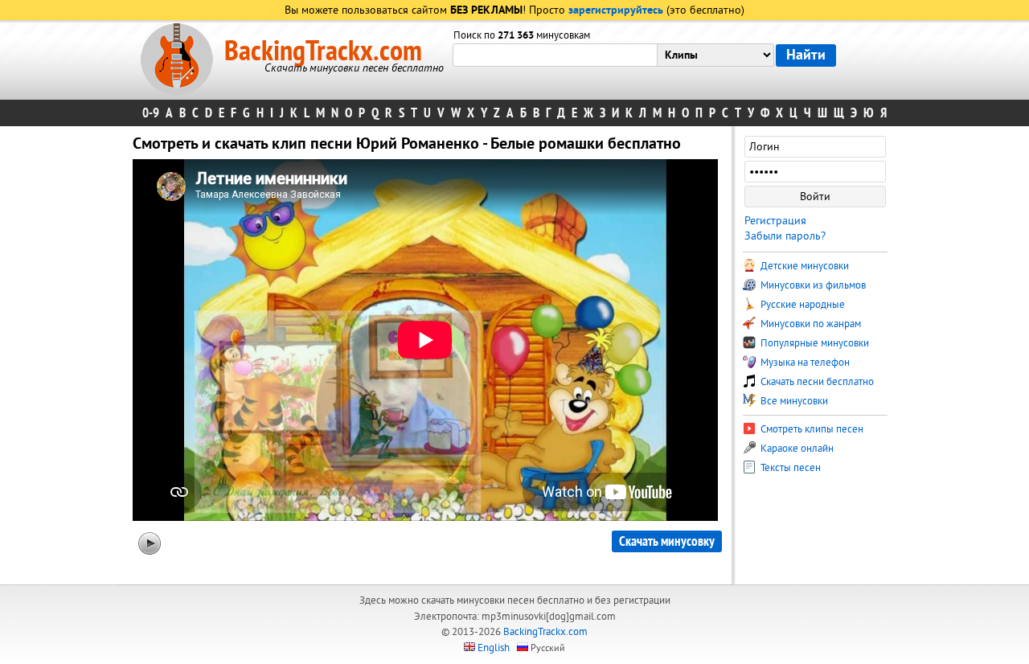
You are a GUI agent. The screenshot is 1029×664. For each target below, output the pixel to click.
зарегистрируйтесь (615, 11)
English (494, 648)
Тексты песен (789, 467)
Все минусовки (793, 401)
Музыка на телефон (804, 362)
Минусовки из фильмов (812, 285)
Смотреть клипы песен (810, 429)
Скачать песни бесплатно (816, 381)
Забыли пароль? (785, 236)
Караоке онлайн (796, 448)
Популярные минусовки (813, 343)
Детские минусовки (803, 266)
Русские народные (801, 304)
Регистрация (775, 221)
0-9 (150, 113)
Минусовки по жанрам (809, 324)
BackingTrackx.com (323, 51)
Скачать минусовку (667, 541)
